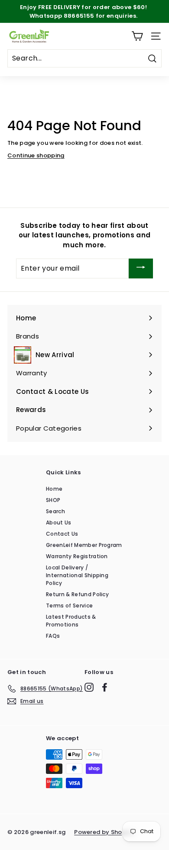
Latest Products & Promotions (71, 620)
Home (54, 488)
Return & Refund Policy (77, 594)
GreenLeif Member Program (84, 545)
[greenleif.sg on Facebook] (104, 687)
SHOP (53, 500)
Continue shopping (36, 155)
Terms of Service (69, 605)
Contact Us (62, 533)
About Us (59, 522)
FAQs (53, 635)
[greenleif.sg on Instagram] (89, 687)
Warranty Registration (77, 556)
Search (55, 511)
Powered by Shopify (104, 832)
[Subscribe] (141, 268)
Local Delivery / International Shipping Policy (77, 575)
